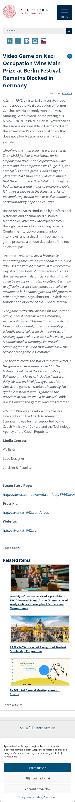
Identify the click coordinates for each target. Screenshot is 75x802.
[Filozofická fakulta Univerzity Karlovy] (25, 11)
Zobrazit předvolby (37, 789)
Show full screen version (37, 728)
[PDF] (69, 55)
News (17, 547)
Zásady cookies (26, 797)
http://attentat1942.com (21, 530)
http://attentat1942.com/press (26, 512)
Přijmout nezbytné (37, 778)
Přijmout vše (37, 768)
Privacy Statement (45, 797)
